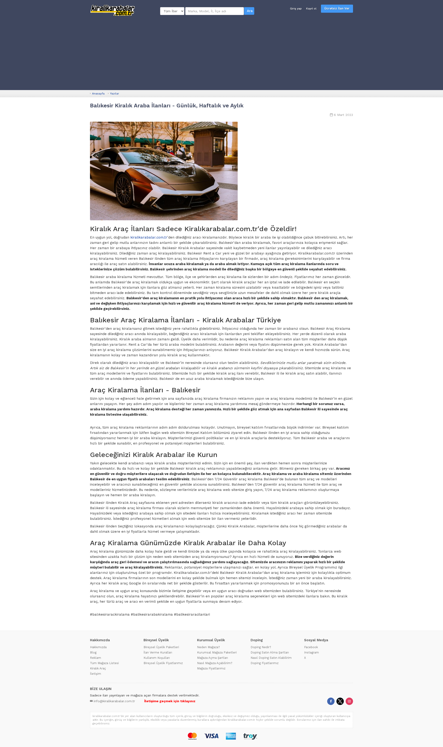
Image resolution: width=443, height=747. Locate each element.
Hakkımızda (98, 647)
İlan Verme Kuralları (158, 652)
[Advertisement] (221, 53)
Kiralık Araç (98, 668)
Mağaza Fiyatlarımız (211, 668)
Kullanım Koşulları (157, 657)
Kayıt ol (311, 8)
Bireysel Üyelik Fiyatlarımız (163, 663)
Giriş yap (296, 8)
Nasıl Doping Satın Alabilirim (271, 657)
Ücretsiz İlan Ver (337, 8)
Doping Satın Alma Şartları (270, 652)
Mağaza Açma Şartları (212, 657)
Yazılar (114, 93)
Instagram (311, 652)
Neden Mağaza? (208, 647)
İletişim (95, 673)
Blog (93, 652)
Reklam (95, 657)
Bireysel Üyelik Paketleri (161, 647)
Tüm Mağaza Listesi (104, 663)
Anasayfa (98, 93)
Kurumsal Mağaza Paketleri (217, 652)
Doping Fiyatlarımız (264, 663)
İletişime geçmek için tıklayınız (169, 701)
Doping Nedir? (261, 647)
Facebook (311, 647)
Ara (250, 11)
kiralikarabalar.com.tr (148, 237)
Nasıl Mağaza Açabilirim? (214, 663)
